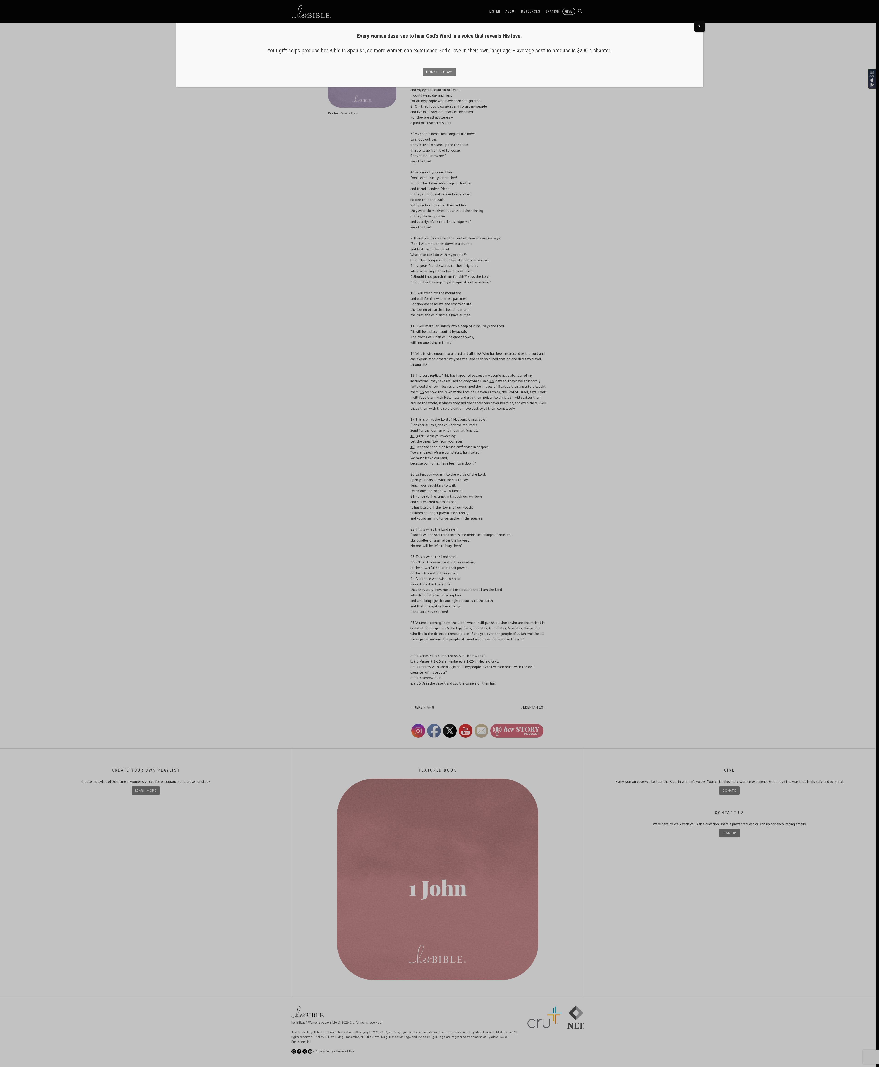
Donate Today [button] (439, 72)
